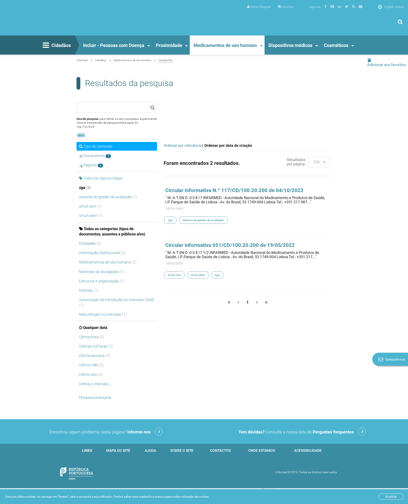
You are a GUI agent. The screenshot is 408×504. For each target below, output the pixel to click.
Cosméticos (336, 45)
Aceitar (391, 496)
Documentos (95, 155)
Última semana (94, 355)
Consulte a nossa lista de (296, 432)
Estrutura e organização (102, 281)
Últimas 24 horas (96, 346)
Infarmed (82, 60)
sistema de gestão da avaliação (108, 197)
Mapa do (118, 450)
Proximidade (169, 45)
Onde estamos (261, 450)
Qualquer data (95, 327)
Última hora (91, 337)
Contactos (220, 450)
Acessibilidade (308, 450)
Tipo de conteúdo (98, 146)
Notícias (88, 290)
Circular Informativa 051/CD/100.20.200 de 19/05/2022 (230, 245)
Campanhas (165, 60)
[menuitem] (259, 6)
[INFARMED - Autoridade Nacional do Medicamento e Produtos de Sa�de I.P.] (45, 17)
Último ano (91, 374)
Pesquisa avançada (95, 397)
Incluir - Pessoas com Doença (113, 45)
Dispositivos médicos (290, 45)
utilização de (195, 496)
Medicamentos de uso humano (225, 45)
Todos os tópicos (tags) (102, 178)
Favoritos (287, 6)
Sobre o (181, 450)
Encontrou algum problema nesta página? (100, 432)
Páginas (91, 165)
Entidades (90, 243)
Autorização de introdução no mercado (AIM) (116, 302)
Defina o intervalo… (95, 384)
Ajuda (150, 450)
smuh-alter (91, 215)
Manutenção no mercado (103, 314)
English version (391, 6)
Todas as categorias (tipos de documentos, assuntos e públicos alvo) (112, 231)
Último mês (91, 365)
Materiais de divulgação (101, 271)
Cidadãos (61, 45)
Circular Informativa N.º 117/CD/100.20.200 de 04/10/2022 (234, 190)
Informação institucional (102, 253)
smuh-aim (90, 206)
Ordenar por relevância (183, 145)
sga (85, 187)
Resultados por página (296, 161)
